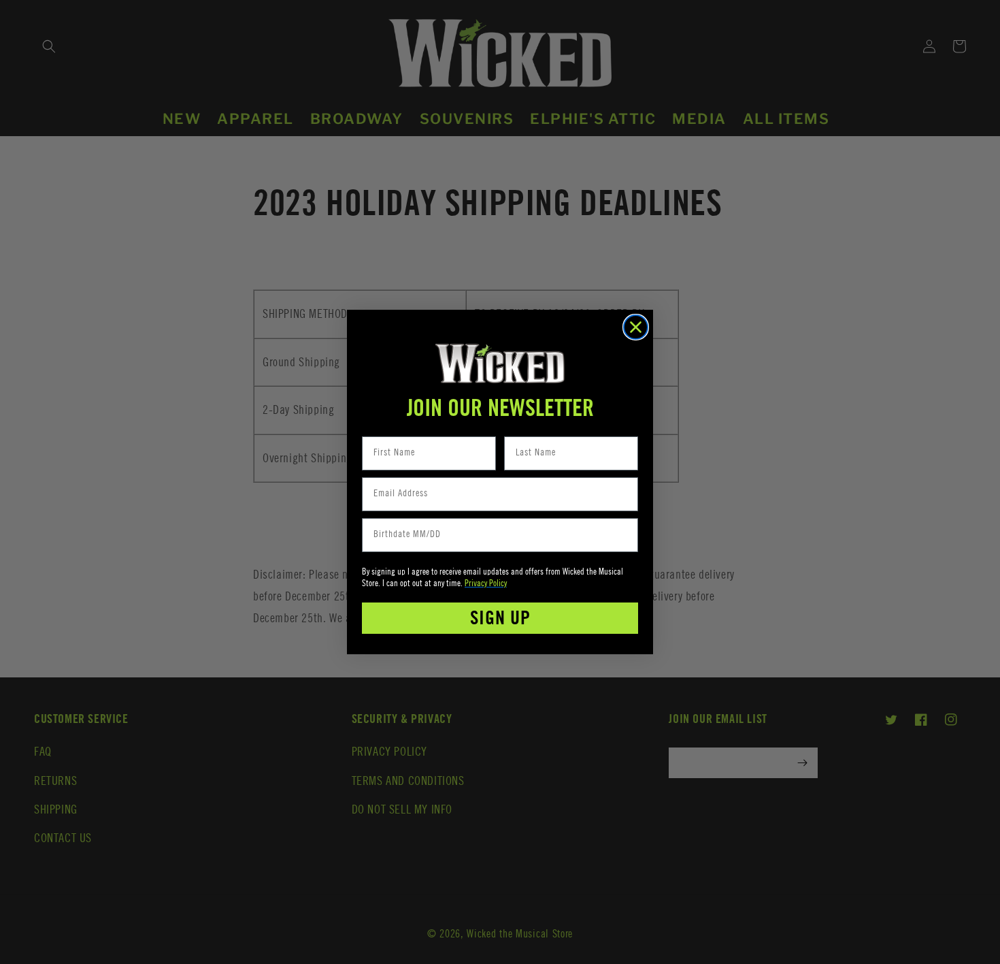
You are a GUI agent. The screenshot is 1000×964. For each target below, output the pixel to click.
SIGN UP (500, 618)
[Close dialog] (636, 327)
